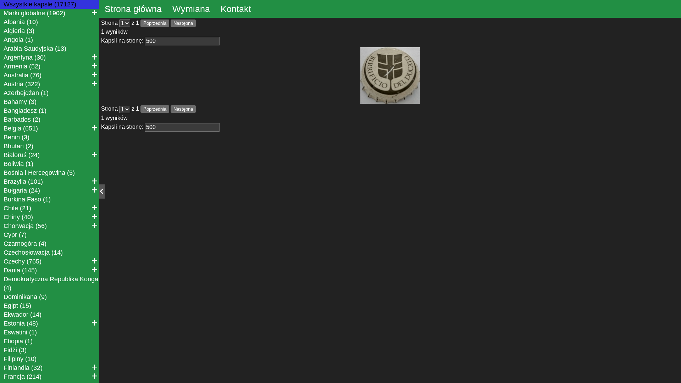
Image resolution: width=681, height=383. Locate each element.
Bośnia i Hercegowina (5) (39, 172)
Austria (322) (22, 84)
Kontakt (236, 9)
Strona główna (133, 9)
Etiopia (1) (18, 341)
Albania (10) (21, 22)
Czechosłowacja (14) (33, 252)
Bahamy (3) (20, 101)
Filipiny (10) (20, 358)
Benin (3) (16, 137)
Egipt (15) (17, 305)
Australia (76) (22, 75)
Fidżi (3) (15, 350)
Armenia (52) (22, 66)
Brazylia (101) (23, 181)
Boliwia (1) (18, 163)
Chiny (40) (18, 217)
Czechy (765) (22, 261)
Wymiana (191, 9)
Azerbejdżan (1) (26, 92)
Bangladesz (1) (25, 110)
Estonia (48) (21, 323)
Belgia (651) (21, 128)
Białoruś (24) (22, 155)
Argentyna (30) (25, 57)
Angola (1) (18, 39)
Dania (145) (20, 270)
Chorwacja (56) (25, 225)
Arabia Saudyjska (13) (35, 48)
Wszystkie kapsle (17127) (40, 4)
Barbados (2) (22, 119)
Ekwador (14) (22, 314)
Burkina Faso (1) (27, 199)
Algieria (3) (19, 30)
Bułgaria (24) (22, 190)
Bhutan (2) (18, 146)
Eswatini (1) (20, 332)
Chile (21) (17, 208)
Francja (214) (22, 376)
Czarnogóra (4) (25, 243)
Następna (183, 23)
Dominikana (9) (25, 296)
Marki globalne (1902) (34, 13)
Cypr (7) (15, 234)
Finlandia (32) (23, 367)
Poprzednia (154, 23)
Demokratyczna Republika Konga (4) (51, 284)
